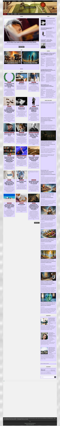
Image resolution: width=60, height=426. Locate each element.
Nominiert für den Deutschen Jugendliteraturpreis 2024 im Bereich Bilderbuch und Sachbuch (48, 70)
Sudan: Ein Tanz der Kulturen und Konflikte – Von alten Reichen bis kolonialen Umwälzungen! (34, 159)
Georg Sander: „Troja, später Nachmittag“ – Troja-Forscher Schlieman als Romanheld (34, 135)
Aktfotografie (52, 371)
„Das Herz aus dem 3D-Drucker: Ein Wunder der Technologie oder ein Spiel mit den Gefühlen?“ (48, 304)
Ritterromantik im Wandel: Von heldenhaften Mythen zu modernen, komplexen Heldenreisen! (48, 261)
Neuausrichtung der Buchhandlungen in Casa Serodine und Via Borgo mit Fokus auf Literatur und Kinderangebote (34, 207)
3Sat (41, 371)
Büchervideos (14, 1)
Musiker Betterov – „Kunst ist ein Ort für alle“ (21, 158)
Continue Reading (21, 47)
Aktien (46, 368)
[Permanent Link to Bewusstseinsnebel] (21, 198)
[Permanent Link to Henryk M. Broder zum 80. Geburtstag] (21, 175)
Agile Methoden (49, 373)
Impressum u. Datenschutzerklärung (27, 1)
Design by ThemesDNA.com (30, 424)
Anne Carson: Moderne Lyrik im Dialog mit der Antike (21, 134)
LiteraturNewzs (22, 82)
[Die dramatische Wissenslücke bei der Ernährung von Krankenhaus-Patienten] (44, 339)
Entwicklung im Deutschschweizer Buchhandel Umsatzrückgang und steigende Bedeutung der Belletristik (9, 110)
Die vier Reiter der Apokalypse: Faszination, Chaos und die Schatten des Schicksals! (13, 63)
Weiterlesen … (50, 152)
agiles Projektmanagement (52, 368)
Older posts (36, 222)
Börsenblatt (9, 82)
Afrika (46, 373)
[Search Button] (30, 421)
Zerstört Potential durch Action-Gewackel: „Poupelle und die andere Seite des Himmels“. (9, 206)
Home (4, 1)
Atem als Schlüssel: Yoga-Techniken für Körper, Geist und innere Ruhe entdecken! (21, 42)
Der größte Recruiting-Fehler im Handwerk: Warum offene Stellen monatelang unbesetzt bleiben (51, 320)
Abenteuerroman (43, 368)
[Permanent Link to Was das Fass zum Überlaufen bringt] (21, 101)
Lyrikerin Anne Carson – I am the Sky (9, 134)
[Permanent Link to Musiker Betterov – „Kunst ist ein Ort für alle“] (21, 150)
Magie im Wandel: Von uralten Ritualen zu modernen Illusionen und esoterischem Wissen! (48, 283)
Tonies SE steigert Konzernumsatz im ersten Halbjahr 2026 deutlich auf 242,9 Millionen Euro (9, 183)
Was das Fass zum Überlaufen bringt (21, 108)
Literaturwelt (21, 106)
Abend (43, 370)
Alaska (46, 372)
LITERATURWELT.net (30, 7)
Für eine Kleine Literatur (33, 83)
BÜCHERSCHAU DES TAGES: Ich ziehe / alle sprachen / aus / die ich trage (34, 182)
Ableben (55, 371)
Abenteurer (48, 371)
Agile (46, 371)
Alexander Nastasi (43, 372)
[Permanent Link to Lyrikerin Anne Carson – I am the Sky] (9, 127)
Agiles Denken (43, 371)
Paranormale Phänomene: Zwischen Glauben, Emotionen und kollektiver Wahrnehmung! (30, 63)
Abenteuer (53, 370)
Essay (34, 155)
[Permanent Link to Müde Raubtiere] (21, 77)
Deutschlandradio (7, 132)
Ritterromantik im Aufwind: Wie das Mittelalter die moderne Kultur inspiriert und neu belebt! (48, 240)
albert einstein (48, 370)
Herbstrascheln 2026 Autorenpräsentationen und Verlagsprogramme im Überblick (47, 85)
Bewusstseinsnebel (21, 204)
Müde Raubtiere (21, 83)
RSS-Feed (51, 336)
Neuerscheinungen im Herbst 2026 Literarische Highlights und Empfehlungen (33, 109)
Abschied (48, 368)
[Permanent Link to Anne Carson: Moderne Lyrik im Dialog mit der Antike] (21, 127)
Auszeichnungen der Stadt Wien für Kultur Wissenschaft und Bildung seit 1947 (9, 85)
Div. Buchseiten (8, 1)
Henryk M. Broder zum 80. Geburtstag (21, 182)
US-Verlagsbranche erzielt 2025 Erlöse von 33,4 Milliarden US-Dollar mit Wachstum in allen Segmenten (48, 54)
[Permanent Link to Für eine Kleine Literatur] (33, 77)
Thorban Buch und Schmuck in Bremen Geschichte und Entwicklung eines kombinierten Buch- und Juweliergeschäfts (9, 159)
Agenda (48, 372)
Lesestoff (19, 1)
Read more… (50, 97)
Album (46, 370)
